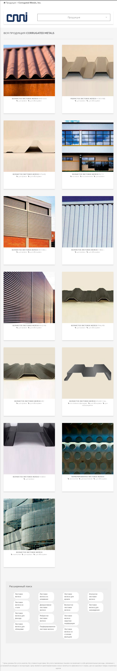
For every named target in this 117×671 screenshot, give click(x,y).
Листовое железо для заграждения (94, 607)
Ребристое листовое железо (44, 618)
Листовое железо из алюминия (44, 596)
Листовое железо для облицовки (20, 626)
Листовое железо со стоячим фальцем (68, 633)
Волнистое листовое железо (68, 607)
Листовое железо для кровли (69, 596)
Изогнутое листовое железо (93, 596)
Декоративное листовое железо (45, 607)
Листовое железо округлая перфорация (69, 619)
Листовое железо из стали (19, 604)
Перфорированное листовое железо (47, 628)
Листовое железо (19, 595)
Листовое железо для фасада (20, 615)
